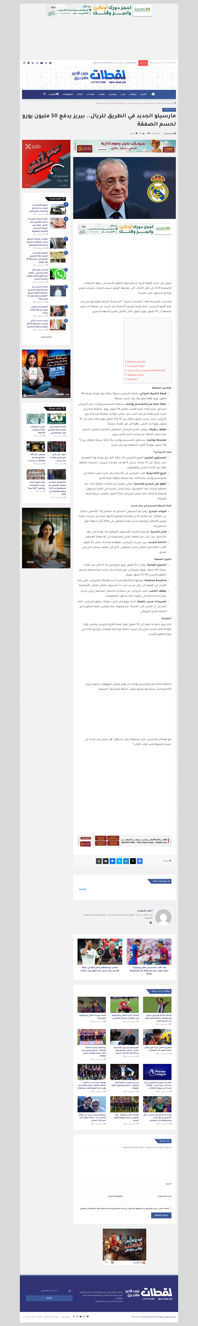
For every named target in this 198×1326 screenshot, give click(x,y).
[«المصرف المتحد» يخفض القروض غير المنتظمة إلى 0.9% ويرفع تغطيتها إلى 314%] (56, 474)
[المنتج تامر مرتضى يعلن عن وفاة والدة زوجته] (58, 311)
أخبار (144, 94)
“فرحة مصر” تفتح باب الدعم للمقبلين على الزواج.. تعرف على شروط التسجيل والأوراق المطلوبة (38, 225)
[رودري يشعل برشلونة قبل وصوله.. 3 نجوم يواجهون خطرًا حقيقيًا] (124, 1072)
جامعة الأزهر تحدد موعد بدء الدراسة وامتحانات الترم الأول (38, 208)
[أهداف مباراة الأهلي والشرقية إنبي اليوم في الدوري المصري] (124, 1005)
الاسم (168, 1184)
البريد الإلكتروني (164, 1196)
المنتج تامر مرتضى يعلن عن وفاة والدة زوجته (39, 310)
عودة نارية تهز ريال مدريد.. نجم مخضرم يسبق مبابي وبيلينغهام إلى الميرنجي (157, 1118)
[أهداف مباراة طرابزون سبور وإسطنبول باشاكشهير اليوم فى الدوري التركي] (157, 1005)
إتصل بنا (26, 1317)
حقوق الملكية (36, 1317)
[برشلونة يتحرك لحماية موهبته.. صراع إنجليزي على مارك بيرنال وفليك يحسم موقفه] (92, 1037)
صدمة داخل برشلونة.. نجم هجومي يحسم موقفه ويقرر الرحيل (126, 1118)
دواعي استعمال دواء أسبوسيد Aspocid (38, 430)
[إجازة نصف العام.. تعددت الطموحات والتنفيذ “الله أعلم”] (36, 474)
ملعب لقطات (160, 103)
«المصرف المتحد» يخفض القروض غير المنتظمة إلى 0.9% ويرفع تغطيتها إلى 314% (57, 488)
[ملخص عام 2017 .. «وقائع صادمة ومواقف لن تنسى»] (36, 446)
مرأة (81, 94)
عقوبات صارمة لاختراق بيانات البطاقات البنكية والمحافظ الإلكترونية (111, 63)
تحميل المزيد (46, 337)
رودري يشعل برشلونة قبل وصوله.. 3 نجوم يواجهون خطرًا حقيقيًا (125, 1085)
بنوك (102, 94)
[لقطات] (99, 77)
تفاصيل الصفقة (136, 362)
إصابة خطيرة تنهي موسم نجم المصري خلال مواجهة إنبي (57, 430)
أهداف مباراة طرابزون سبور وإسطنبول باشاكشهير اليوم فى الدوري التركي (158, 1018)
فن (123, 94)
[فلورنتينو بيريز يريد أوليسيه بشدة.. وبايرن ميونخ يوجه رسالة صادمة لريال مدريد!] (124, 1037)
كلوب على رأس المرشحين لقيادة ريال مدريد (58, 458)
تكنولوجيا (68, 94)
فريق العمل (65, 1317)
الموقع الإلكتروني (115, 1196)
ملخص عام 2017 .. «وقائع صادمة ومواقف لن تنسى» (36, 458)
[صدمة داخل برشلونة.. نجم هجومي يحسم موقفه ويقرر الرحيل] (124, 1104)
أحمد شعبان (169, 134)
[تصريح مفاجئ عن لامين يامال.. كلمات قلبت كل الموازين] (157, 1037)
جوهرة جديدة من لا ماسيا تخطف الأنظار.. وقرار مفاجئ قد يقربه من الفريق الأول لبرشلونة (92, 1085)
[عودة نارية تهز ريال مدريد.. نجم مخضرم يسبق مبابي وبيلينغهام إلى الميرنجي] (157, 1104)
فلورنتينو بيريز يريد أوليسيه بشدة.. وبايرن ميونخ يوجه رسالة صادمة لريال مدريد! (126, 1050)
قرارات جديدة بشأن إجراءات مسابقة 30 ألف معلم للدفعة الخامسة (37, 324)
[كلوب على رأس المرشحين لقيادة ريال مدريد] (56, 446)
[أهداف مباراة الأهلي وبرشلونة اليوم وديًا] (92, 1005)
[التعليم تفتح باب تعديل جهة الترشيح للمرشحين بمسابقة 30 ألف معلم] (58, 257)
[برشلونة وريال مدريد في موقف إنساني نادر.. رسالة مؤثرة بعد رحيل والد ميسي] (92, 1104)
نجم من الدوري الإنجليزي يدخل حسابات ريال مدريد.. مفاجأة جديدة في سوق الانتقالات (157, 1085)
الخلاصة (132, 379)
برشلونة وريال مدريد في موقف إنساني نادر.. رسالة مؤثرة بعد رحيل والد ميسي (92, 1118)
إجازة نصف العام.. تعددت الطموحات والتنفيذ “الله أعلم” (36, 485)
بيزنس (113, 94)
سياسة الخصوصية (51, 1317)
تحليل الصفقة (136, 375)
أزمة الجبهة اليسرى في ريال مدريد (146, 370)
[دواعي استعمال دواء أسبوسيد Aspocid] (36, 419)
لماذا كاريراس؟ (136, 366)
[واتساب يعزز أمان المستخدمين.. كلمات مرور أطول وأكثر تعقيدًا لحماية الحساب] (58, 274)
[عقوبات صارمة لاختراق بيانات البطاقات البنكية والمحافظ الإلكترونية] (58, 243)
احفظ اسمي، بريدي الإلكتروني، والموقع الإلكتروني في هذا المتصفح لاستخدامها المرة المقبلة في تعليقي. (124, 1209)
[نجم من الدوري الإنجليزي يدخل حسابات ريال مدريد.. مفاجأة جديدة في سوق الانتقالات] (157, 1072)
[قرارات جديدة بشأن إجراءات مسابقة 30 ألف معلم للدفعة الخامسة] (58, 324)
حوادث (91, 94)
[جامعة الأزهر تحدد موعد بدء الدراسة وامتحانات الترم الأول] (58, 209)
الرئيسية (170, 103)
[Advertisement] (99, 38)
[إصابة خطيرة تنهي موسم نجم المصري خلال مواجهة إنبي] (56, 419)
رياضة (133, 94)
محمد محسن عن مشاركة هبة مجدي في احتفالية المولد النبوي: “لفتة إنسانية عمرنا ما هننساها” (37, 293)
